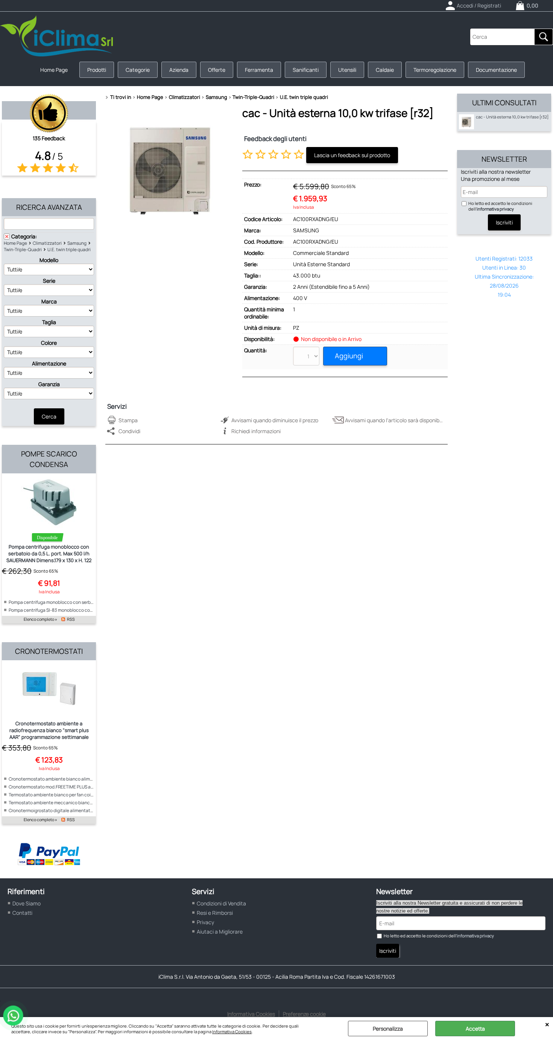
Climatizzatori (47, 243)
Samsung (77, 243)
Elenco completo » (40, 619)
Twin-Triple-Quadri (23, 249)
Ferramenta (259, 69)
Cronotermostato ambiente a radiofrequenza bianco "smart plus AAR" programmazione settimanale (49, 730)
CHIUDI (547, 1024)
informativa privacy (495, 209)
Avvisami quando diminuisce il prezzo (274, 420)
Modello (49, 260)
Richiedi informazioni (256, 431)
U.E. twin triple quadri (69, 249)
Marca (49, 301)
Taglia (49, 322)
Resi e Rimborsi (215, 912)
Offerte (216, 69)
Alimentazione (49, 363)
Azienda (178, 69)
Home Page (54, 69)
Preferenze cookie (304, 1013)
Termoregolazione (434, 69)
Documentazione (496, 69)
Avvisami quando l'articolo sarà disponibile (394, 420)
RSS (71, 619)
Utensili (347, 69)
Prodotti (96, 69)
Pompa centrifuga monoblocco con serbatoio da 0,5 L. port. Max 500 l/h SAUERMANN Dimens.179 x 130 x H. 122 (48, 553)
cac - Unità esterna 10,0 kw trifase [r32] (512, 117)
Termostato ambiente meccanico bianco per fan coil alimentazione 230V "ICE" (89, 802)
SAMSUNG (306, 230)
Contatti (22, 912)
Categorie (138, 69)
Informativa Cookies (232, 1031)
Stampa (128, 420)
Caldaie (385, 69)
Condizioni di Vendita (221, 903)
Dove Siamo (26, 903)
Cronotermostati (49, 651)
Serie (49, 280)
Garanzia (49, 384)
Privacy (205, 922)
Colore (49, 342)
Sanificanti (306, 69)
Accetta (475, 1028)
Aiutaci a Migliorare (220, 931)
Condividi (129, 431)
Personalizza (388, 1028)
